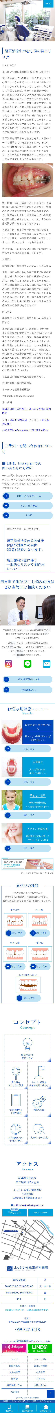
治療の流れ (14, 1366)
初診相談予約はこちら (29, 679)
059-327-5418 (40, 1212)
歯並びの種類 (40, 1366)
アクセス (40, 1379)
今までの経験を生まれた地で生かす (39, 1084)
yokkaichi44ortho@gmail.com (29, 1205)
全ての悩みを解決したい (27, 1056)
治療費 (14, 1379)
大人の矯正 (14, 1372)
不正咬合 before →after (15, 430)
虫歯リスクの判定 (39, 1137)
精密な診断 (39, 1110)
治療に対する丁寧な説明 (15, 1111)
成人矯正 (7, 424)
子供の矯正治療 (39, 430)
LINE (29, 515)
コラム (45, 420)
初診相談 (14, 1391)
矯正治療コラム (14, 1385)
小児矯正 (40, 1372)
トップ (14, 1359)
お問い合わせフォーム (29, 496)
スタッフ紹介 (40, 1359)
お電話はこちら (29, 689)
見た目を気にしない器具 (15, 1084)
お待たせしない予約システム (15, 1139)
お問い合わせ (40, 1385)
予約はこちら (14, 1212)
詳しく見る (29, 749)
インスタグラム (29, 505)
